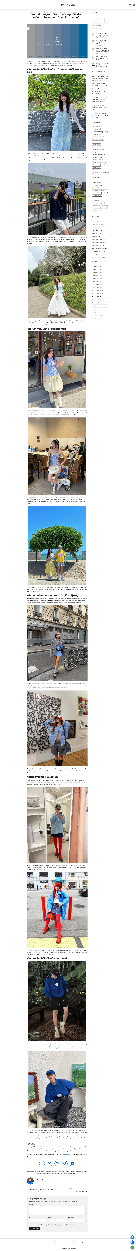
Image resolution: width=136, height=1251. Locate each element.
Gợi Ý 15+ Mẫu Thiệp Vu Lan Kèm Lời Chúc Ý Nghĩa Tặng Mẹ (102, 35)
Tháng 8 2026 (96, 266)
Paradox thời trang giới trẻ (98, 149)
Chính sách (62, 1242)
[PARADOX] (68, 4)
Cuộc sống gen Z (97, 230)
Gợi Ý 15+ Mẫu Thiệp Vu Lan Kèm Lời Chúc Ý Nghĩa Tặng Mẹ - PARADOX (100, 78)
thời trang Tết (105, 192)
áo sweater (103, 208)
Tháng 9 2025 (96, 300)
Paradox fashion (96, 141)
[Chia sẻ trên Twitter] (49, 1163)
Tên (30, 1217)
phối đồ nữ (103, 164)
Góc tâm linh (95, 233)
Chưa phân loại (96, 227)
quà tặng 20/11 (96, 172)
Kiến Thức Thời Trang (62, 12)
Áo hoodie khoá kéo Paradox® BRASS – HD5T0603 (100, 115)
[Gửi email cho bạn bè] (57, 1163)
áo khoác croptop (96, 205)
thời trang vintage (97, 198)
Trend (94, 254)
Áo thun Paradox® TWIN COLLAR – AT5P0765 (100, 107)
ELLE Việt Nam (64, 1154)
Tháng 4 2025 (96, 315)
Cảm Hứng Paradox (97, 224)
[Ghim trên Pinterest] (65, 1163)
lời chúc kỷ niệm (96, 134)
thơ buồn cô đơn (96, 180)
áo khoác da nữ (96, 208)
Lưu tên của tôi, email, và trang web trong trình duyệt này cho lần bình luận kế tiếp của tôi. (53, 1224)
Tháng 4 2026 (96, 278)
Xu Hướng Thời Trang (77, 12)
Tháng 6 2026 (96, 272)
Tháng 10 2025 (96, 296)
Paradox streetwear (97, 147)
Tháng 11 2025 (96, 293)
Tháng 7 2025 (96, 306)
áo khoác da (104, 205)
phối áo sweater (96, 164)
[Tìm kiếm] (130, 4)
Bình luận (31, 1204)
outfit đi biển (57, 1173)
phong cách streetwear (98, 152)
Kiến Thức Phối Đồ (49, 12)
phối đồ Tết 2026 (96, 167)
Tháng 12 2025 (96, 290)
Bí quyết (94, 221)
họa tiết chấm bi (96, 129)
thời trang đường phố (97, 200)
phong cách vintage (97, 157)
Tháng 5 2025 (96, 312)
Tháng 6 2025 (96, 309)
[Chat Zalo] (132, 1242)
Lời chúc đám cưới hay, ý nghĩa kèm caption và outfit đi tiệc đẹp (102, 65)
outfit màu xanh (64, 1173)
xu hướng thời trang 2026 (98, 203)
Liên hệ (69, 1242)
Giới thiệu (55, 1242)
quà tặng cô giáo (105, 172)
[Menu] (3, 5)
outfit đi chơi (95, 139)
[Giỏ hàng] (134, 4)
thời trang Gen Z (96, 187)
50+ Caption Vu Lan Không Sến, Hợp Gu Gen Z (102, 42)
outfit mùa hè (105, 136)
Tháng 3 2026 (96, 281)
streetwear (95, 175)
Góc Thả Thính (96, 236)
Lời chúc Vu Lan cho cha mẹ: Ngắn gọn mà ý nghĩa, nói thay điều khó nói (102, 51)
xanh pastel (76, 1173)
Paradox (32, 1149)
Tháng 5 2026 (96, 275)
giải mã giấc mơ (96, 126)
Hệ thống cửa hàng (77, 1242)
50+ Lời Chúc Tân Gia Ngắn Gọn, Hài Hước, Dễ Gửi (102, 58)
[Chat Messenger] (132, 1237)
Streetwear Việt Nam (97, 177)
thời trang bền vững (97, 185)
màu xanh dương (50, 1173)
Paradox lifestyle (96, 144)
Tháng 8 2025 (96, 303)
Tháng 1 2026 (96, 287)
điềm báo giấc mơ (97, 210)
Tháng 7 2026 (96, 269)
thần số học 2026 (97, 182)
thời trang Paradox (97, 192)
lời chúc (105, 131)
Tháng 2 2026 (96, 284)
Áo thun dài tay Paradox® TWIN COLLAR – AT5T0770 (100, 91)
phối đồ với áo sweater (98, 169)
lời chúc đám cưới (97, 136)
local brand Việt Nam (97, 131)
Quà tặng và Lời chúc (98, 248)
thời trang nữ (105, 190)
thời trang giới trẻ (97, 190)
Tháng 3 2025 (96, 318)
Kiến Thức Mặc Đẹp (36, 12)
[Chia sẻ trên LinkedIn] (72, 1163)
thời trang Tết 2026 (97, 195)
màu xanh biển (43, 1173)
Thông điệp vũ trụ (97, 251)
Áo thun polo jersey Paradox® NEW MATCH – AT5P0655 (100, 99)
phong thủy (95, 162)
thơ (104, 177)
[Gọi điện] (132, 1247)
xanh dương (71, 1173)
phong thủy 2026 (103, 162)
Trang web (71, 1217)
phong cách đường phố (98, 159)
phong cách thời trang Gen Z (99, 154)
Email (49, 1217)
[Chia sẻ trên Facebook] (42, 1163)
